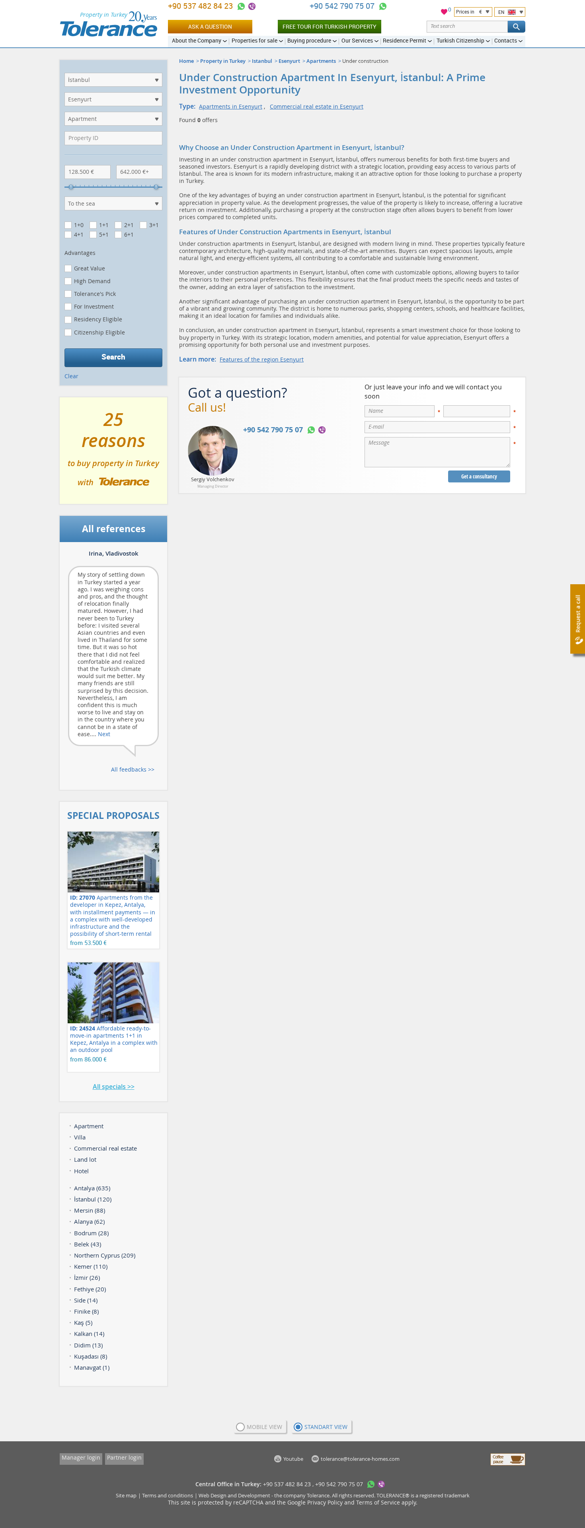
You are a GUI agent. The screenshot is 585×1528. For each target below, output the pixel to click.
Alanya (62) (89, 1221)
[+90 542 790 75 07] (383, 6)
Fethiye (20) (90, 1289)
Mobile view (264, 1427)
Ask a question (210, 26)
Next (104, 734)
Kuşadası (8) (90, 1356)
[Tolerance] (108, 24)
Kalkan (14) (89, 1333)
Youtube (293, 1458)
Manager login (81, 1457)
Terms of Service (378, 1502)
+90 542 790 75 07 (343, 5)
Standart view (325, 1427)
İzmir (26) (87, 1277)
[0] (444, 13)
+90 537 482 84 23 (201, 5)
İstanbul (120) (92, 1199)
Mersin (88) (89, 1210)
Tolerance (318, 1495)
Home (186, 60)
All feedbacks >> (132, 769)
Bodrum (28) (91, 1233)
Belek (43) (87, 1244)
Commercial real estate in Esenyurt (316, 106)
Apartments (321, 60)
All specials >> (114, 1086)
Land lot (85, 1159)
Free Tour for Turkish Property (329, 26)
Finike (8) (86, 1311)
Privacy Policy (325, 1502)
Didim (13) (88, 1345)
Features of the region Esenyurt (262, 359)
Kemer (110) (90, 1266)
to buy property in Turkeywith (113, 453)
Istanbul (262, 60)
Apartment (88, 1126)
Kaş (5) (83, 1322)
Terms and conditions (167, 1495)
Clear (71, 376)
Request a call (577, 614)
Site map (126, 1495)
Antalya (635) (92, 1188)
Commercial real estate (105, 1148)
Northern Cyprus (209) (104, 1255)
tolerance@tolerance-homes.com (360, 1458)
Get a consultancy (479, 476)
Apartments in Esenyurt (230, 106)
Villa (80, 1137)
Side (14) (86, 1300)
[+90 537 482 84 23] (241, 6)
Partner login (124, 1457)
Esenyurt (289, 60)
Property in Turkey (223, 60)
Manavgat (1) (91, 1367)
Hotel (81, 1171)
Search (113, 357)
